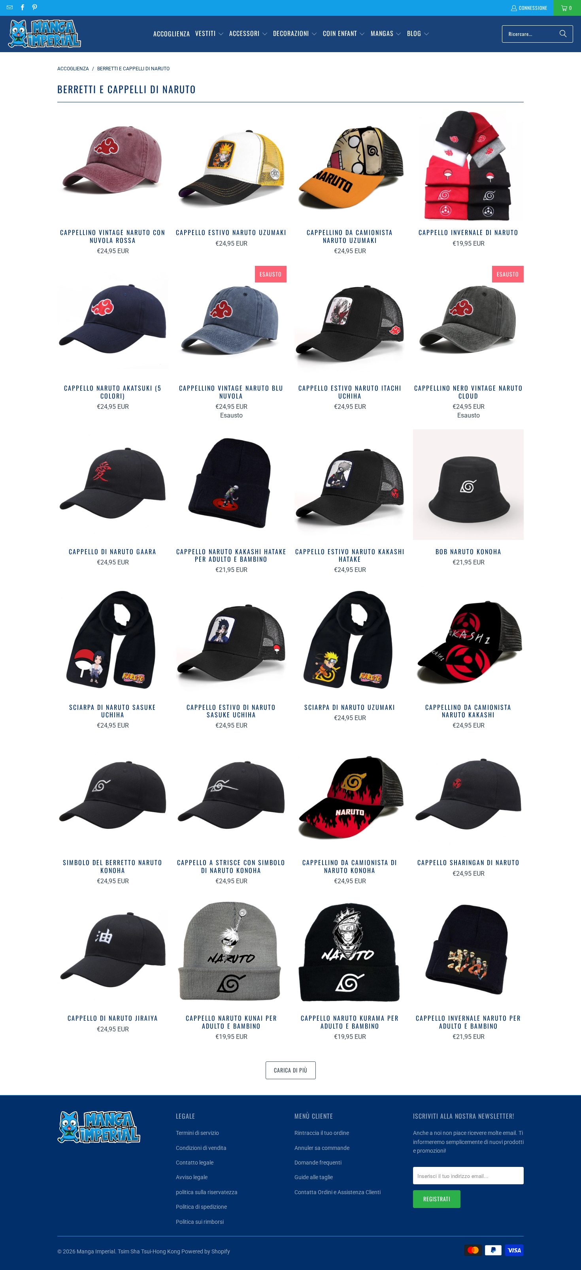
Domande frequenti (317, 1162)
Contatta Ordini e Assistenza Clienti (337, 1192)
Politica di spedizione (201, 1207)
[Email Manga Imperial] (9, 7)
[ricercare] (563, 34)
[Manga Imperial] (44, 34)
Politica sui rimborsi (200, 1222)
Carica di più (290, 1070)
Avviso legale (192, 1177)
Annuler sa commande (321, 1148)
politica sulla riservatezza (207, 1192)
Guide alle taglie (313, 1177)
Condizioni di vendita (201, 1148)
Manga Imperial (96, 1251)
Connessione (533, 7)
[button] (209, 34)
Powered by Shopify (205, 1251)
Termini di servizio (197, 1133)
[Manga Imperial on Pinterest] (34, 7)
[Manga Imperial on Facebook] (21, 7)
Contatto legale (194, 1162)
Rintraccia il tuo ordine (321, 1133)
